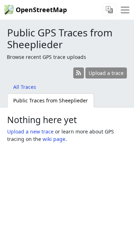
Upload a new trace (30, 131)
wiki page (54, 139)
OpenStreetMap (41, 9)
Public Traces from (50, 100)
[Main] (125, 10)
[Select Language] (109, 10)
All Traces (24, 86)
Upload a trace (106, 73)
